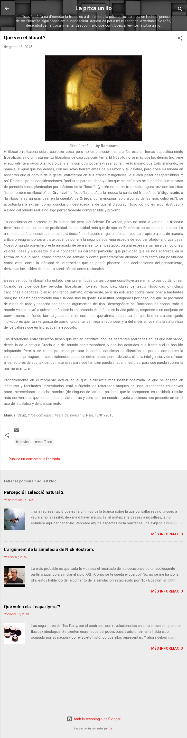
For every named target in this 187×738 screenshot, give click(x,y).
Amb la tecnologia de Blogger (97, 719)
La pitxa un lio (93, 8)
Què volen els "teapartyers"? (32, 606)
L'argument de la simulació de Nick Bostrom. (49, 549)
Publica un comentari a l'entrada (34, 459)
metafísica (43, 442)
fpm (111, 728)
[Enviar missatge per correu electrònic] (16, 432)
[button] (180, 39)
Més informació (167, 534)
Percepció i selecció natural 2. (34, 492)
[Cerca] (180, 9)
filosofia (22, 442)
